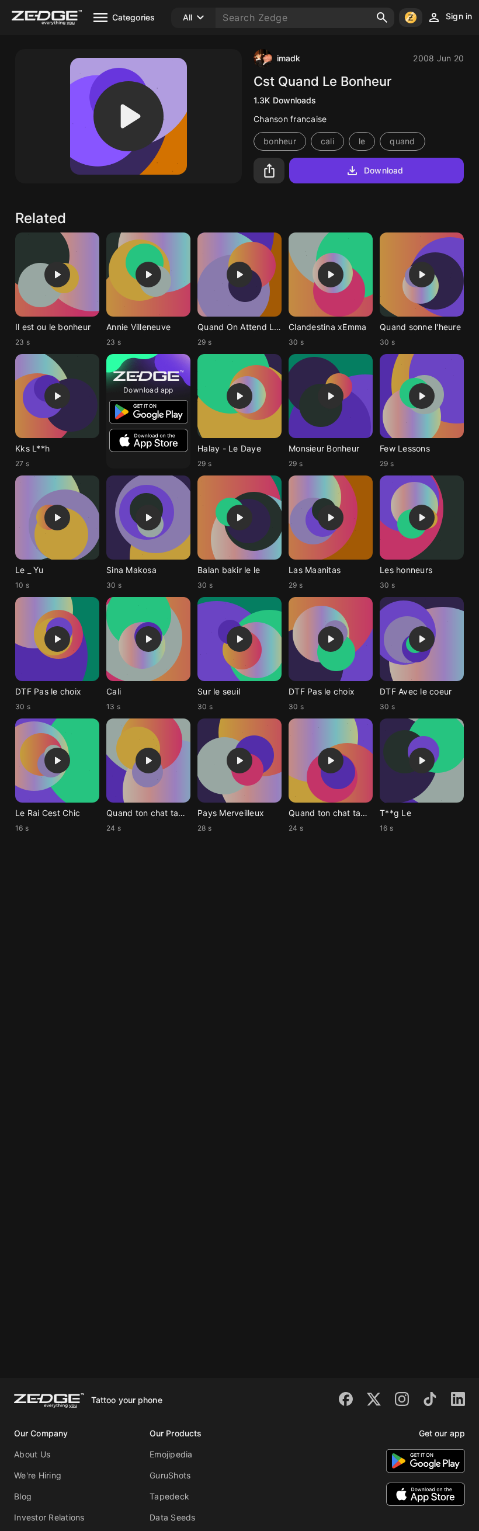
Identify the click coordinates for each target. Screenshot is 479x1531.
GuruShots (170, 1475)
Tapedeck (169, 1496)
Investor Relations (49, 1517)
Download (383, 170)
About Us (32, 1454)
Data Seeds (173, 1517)
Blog (23, 1496)
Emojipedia (171, 1454)
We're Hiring (37, 1475)
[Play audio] (128, 116)
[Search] (382, 17)
